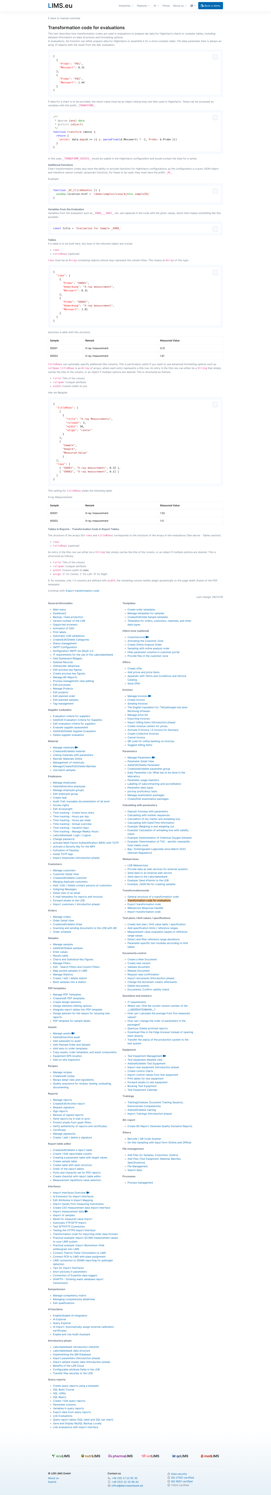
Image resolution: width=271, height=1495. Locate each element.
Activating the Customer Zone (145, 640)
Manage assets (62, 1033)
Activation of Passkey (66, 850)
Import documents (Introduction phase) (151, 978)
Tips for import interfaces (68, 1267)
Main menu (59, 609)
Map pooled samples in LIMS (70, 970)
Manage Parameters (140, 757)
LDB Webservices (138, 865)
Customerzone (137, 637)
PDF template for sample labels (71, 1020)
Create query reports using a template (76, 1385)
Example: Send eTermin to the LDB (148, 880)
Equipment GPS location (67, 1055)
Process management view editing (73, 681)
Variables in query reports (68, 1408)
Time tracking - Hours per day (71, 816)
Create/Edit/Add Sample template (148, 617)
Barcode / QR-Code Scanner (144, 1138)
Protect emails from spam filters (72, 1122)
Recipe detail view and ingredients (73, 1079)
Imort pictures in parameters (70, 1271)
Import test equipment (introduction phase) (153, 1067)
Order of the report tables (68, 1168)
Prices (166, 5)
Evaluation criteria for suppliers (71, 716)
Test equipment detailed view (145, 1059)
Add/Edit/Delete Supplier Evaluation (74, 731)
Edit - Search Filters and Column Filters (76, 966)
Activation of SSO (63, 628)
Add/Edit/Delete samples (68, 948)
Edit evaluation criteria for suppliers (74, 723)
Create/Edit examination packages (148, 798)
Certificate (59, 1129)
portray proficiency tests (142, 791)
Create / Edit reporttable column (72, 1153)
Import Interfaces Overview (69, 1192)
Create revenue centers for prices (147, 726)
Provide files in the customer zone (148, 655)
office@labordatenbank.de (127, 1485)
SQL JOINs (59, 1393)
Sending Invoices (138, 703)
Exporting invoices (139, 718)
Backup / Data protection (68, 617)
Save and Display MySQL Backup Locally (77, 1423)
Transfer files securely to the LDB (73, 1373)
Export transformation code (82, 590)
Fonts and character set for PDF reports (77, 1172)
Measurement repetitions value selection (77, 1180)
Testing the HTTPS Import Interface (74, 1230)
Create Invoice (136, 699)
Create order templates (141, 609)
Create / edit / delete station (70, 978)
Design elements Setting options (72, 1005)
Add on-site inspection (66, 1059)
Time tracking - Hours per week (72, 820)
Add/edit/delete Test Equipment (146, 1063)
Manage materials (64, 747)
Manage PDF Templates (67, 994)
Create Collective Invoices (143, 733)
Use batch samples (64, 770)
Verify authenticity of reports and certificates (80, 1126)
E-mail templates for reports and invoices (78, 896)
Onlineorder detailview (66, 665)
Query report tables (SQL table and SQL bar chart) (83, 1419)
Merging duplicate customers (70, 881)
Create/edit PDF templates (69, 998)
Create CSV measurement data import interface (81, 1207)
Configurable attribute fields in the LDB (76, 1369)
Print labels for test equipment (146, 1078)
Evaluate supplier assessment (70, 727)
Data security (179, 1473)
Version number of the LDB (69, 620)
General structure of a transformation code (153, 896)
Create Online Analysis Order (145, 644)
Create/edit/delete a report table (72, 1150)
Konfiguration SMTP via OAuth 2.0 (73, 650)
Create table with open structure (72, 1165)
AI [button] (155, 5)
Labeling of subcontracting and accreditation (154, 783)
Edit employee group (65, 793)
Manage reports (62, 1099)
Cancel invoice (136, 737)
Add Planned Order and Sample (71, 1044)
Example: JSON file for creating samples (151, 884)
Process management (140, 1182)
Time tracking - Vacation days (71, 827)
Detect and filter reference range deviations (154, 939)
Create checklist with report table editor (77, 1176)
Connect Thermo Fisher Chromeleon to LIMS (79, 1252)
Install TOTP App (63, 854)
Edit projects (60, 692)
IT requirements (137, 1002)
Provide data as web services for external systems (158, 869)
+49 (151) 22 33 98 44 (125, 1481)
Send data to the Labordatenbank (148, 876)
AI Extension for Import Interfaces (73, 1196)
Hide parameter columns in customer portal (153, 652)
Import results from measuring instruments (78, 1203)
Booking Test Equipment (142, 1086)
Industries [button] (124, 5)
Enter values (60, 951)
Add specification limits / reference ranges (153, 928)
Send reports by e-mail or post (71, 1118)
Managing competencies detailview (74, 1299)
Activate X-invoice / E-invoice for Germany (153, 729)
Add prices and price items (143, 672)
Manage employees (64, 782)
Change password (63, 839)
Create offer (135, 668)
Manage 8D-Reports (65, 677)
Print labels (59, 632)
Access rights (61, 805)
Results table (60, 955)
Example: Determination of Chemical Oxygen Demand (159, 837)
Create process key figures (69, 673)
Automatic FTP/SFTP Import (69, 1222)
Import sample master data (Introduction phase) (81, 1361)
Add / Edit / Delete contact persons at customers (82, 885)
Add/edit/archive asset (66, 1037)
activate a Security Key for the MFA (74, 846)
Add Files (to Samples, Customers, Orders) (153, 1155)
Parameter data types (140, 787)
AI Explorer (59, 1319)
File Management (138, 1166)
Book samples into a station (69, 981)
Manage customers (64, 870)
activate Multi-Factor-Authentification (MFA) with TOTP (86, 842)
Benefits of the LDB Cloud (68, 1365)
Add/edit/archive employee (69, 786)
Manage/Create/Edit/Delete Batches (74, 766)
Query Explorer (62, 1323)
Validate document (139, 966)
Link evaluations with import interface (75, 1427)
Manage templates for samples (146, 613)
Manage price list (138, 714)
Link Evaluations (62, 1415)
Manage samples (63, 944)
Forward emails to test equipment (147, 1082)
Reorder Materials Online (67, 758)
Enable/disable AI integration (70, 1315)
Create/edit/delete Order (67, 924)
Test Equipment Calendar (142, 1089)
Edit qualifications (63, 1303)
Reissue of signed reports (68, 1114)
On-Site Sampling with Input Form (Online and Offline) (159, 1142)
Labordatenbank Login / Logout (72, 835)
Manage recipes (62, 1072)
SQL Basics (59, 1397)
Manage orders (62, 916)
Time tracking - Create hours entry (73, 812)
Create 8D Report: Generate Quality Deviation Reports (160, 1126)
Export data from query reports (72, 1412)
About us (53, 1478)
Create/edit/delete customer (70, 877)
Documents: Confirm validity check (148, 989)
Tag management (63, 703)
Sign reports (60, 1111)
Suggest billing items (140, 744)
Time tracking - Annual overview (72, 823)
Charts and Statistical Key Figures (73, 959)
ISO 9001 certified (182, 1481)
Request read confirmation (143, 974)
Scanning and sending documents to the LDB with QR (85, 928)
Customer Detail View (66, 874)
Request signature (63, 1107)
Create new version (139, 963)
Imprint (52, 1481)
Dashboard (59, 613)
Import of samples (64, 1215)
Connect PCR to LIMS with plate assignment (79, 1256)
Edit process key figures (67, 669)
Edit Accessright (62, 808)
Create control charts (140, 1071)
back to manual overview (65, 18)
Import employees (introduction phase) (76, 857)
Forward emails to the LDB (69, 900)
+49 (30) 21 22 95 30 (124, 1478)
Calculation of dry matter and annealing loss (154, 818)
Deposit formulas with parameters (148, 811)
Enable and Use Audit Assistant (71, 1334)
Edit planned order (64, 696)
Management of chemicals (68, 762)
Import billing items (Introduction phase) (151, 722)
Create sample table (65, 1161)
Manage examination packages (146, 795)
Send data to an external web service (150, 872)
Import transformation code (144, 911)
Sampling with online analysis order (149, 648)
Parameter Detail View (141, 761)
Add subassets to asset (67, 1040)
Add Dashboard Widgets (67, 658)
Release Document (139, 970)
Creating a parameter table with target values (80, 1157)
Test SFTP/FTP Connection (69, 1226)
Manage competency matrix (69, 1295)
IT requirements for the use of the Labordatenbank (83, 654)
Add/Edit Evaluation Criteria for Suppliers (77, 719)
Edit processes (62, 684)
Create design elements (67, 1002)
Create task (60, 797)
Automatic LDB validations (69, 635)
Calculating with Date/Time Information (151, 822)
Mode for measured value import (72, 1219)
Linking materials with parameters (73, 755)
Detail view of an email (66, 892)
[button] (193, 5)
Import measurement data (69, 1211)
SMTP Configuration (65, 647)
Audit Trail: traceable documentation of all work (81, 801)
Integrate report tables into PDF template (77, 1009)
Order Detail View (63, 920)
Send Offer (134, 683)
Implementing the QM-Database (72, 1354)
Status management (65, 643)
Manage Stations (63, 974)
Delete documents (138, 985)
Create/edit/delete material (69, 751)
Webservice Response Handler (145, 908)
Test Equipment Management (145, 1055)
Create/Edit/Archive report (69, 1103)
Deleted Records (63, 662)
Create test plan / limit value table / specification (157, 924)
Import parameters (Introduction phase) (76, 1358)
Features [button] (142, 5)
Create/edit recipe (64, 1076)
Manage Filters (61, 963)
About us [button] (178, 5)
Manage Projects (63, 688)
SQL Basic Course (63, 1389)
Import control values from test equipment (153, 1074)
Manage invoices (138, 696)
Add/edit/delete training (142, 1109)
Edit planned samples (65, 699)
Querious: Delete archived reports (148, 1028)
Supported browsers (65, 624)
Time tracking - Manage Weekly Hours (75, 831)
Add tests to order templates (70, 1048)
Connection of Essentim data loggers (75, 1275)
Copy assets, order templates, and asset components (85, 1052)
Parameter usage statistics (143, 780)
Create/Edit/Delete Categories (71, 639)
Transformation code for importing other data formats (85, 1234)
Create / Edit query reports (69, 1400)
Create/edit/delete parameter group (149, 768)
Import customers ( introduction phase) (76, 904)
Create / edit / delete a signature (72, 1137)
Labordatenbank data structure (71, 1350)
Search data (135, 1170)
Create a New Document (142, 959)
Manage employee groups (68, 790)
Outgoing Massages (65, 889)
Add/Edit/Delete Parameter (144, 765)
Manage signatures (64, 1133)
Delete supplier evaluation (68, 734)
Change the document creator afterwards (152, 981)
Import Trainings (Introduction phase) (150, 1113)
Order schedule (62, 931)
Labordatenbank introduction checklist (76, 1346)
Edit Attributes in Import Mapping (73, 1200)
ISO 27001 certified (182, 1477)
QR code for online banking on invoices (151, 741)
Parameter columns (64, 1404)
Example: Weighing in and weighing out (151, 826)
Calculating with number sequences (149, 815)
